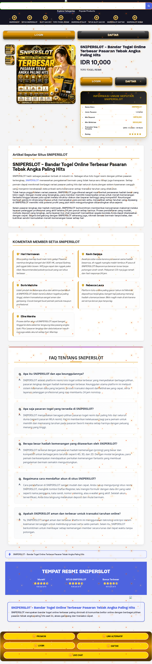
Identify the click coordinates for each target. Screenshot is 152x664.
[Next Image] (73, 75)
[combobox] (73, 6)
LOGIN (39, 34)
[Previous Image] (18, 75)
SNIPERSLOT (32, 180)
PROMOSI (41, 636)
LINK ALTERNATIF (115, 636)
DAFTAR (113, 34)
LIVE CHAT (78, 655)
